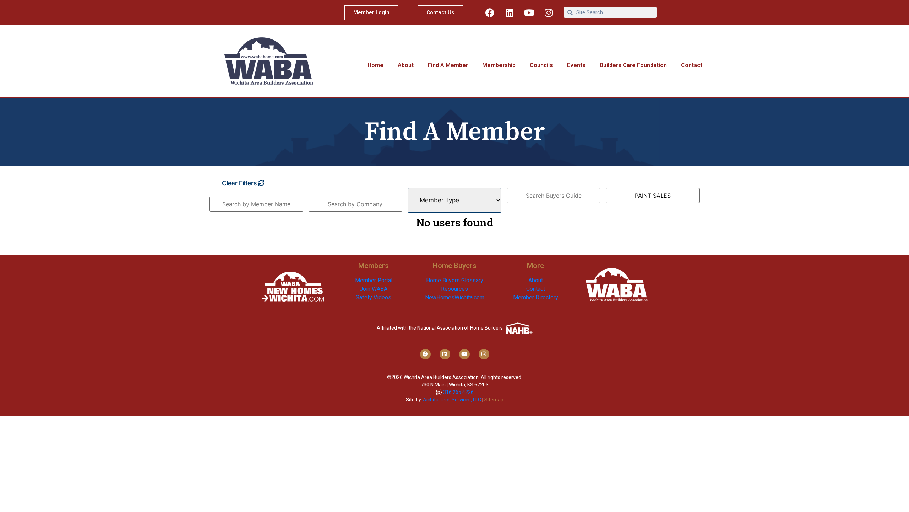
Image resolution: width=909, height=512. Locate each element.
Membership (499, 65)
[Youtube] (529, 12)
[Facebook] (490, 12)
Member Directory (535, 297)
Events (576, 65)
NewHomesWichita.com (454, 297)
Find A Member (448, 65)
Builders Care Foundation (633, 65)
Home (375, 65)
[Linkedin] (509, 12)
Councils (541, 65)
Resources (454, 289)
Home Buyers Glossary (454, 280)
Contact (691, 65)
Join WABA (373, 289)
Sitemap (494, 399)
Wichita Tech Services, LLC (451, 399)
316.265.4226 (458, 392)
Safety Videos (373, 297)
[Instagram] (548, 12)
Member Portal (373, 280)
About (406, 65)
